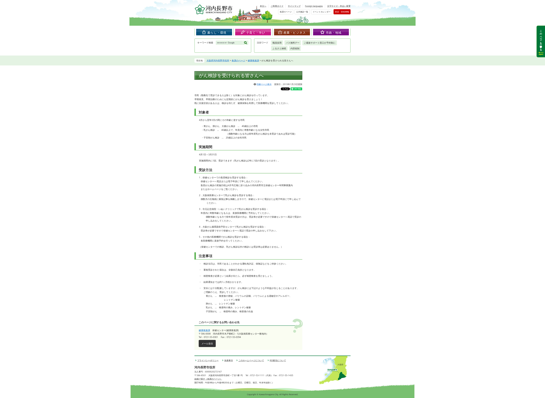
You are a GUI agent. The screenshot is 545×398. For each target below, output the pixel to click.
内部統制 (294, 48)
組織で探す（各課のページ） (208, 378)
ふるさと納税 (279, 48)
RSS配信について (278, 360)
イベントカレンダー (322, 11)
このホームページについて (251, 360)
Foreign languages (314, 6)
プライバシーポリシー (208, 360)
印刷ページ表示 (264, 84)
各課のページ (286, 11)
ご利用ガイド (277, 6)
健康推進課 (253, 60)
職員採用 (277, 42)
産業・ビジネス (294, 32)
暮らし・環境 (216, 32)
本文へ (263, 6)
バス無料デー (292, 42)
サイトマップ (294, 6)
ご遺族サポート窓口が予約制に (320, 42)
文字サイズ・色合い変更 (339, 6)
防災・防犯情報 (342, 11)
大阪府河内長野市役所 (218, 60)
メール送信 (207, 343)
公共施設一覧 (302, 11)
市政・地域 (333, 32)
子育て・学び (255, 32)
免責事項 (228, 360)
